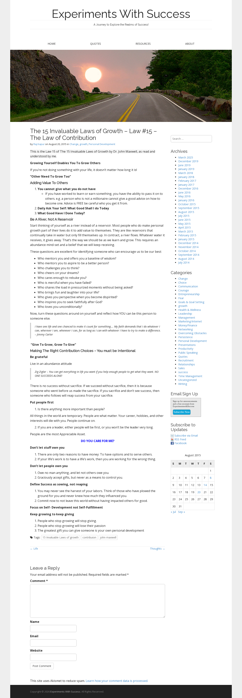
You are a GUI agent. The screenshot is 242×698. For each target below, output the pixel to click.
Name (34, 622)
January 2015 (186, 239)
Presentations (187, 345)
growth (84, 144)
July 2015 (183, 216)
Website (36, 650)
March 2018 (185, 173)
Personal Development (102, 144)
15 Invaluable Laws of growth (61, 537)
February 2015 (187, 235)
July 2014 (183, 262)
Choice (182, 282)
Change (74, 144)
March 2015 (185, 231)
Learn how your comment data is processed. (117, 681)
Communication (188, 286)
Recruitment (186, 360)
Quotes (95, 43)
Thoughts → (157, 548)
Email (34, 636)
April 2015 (184, 227)
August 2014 (186, 258)
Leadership (185, 313)
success (183, 372)
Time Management (190, 376)
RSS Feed (180, 439)
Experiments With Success (121, 13)
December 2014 (188, 243)
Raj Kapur (39, 144)
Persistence (185, 337)
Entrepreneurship (189, 294)
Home (52, 43)
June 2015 (184, 219)
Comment (39, 581)
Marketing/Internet (190, 321)
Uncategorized (187, 380)
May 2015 (184, 223)
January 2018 (186, 177)
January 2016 (186, 200)
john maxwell (108, 537)
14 (205, 485)
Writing (182, 384)
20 (198, 492)
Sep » (181, 512)
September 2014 (188, 255)
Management (186, 317)
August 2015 (186, 212)
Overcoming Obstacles (192, 333)
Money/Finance (187, 325)
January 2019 (186, 169)
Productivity (185, 348)
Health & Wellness (189, 310)
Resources (143, 43)
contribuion (89, 537)
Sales (181, 368)
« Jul (173, 512)
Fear (181, 298)
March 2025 (185, 157)
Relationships (186, 364)
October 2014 (186, 251)
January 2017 (186, 184)
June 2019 (184, 165)
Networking (185, 329)
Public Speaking (188, 352)
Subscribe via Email (186, 435)
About (190, 43)
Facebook (181, 443)
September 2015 (188, 208)
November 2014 (188, 247)
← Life (34, 548)
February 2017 (187, 180)
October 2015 (186, 204)
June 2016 (184, 192)
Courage (183, 290)
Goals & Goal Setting (191, 302)
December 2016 (188, 188)
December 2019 (188, 161)
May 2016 (184, 196)
